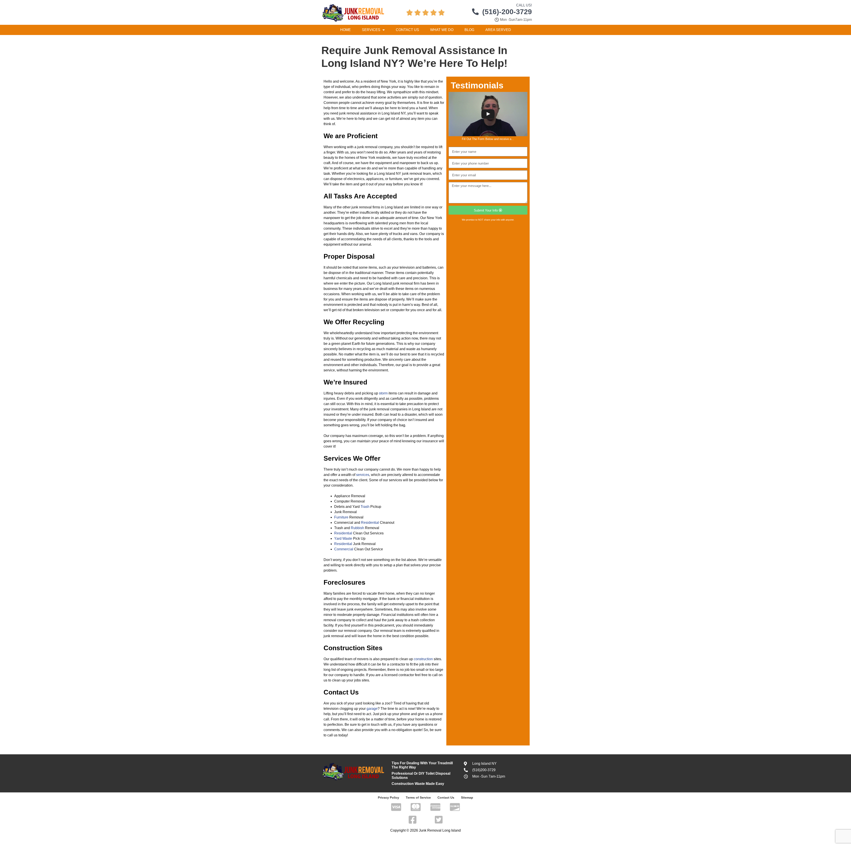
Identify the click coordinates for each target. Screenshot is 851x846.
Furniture (341, 517)
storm (383, 393)
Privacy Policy (388, 797)
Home (345, 30)
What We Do (441, 30)
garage (372, 708)
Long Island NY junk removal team (404, 173)
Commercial (343, 549)
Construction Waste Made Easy (418, 784)
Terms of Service (418, 797)
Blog (469, 30)
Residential (370, 522)
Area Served (498, 30)
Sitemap (467, 797)
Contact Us (407, 30)
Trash (365, 506)
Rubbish (357, 528)
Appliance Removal (349, 496)
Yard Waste (343, 538)
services (362, 475)
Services (371, 30)
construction (423, 659)
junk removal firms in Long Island (377, 207)
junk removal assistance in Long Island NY (372, 113)
